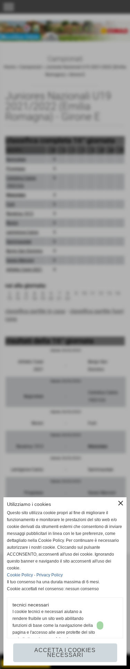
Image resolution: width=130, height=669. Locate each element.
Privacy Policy (49, 575)
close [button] (120, 503)
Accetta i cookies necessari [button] (65, 652)
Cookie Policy (20, 575)
